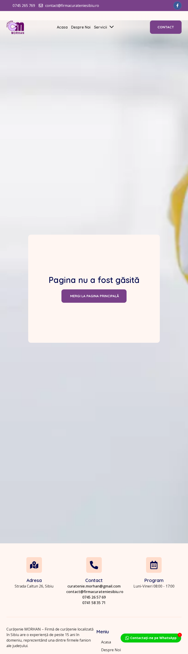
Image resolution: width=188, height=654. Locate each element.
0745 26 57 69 (94, 597)
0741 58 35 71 (94, 602)
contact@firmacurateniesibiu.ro (94, 591)
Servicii (100, 27)
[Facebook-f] (177, 5)
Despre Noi (81, 27)
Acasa (62, 27)
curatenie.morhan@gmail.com (94, 586)
